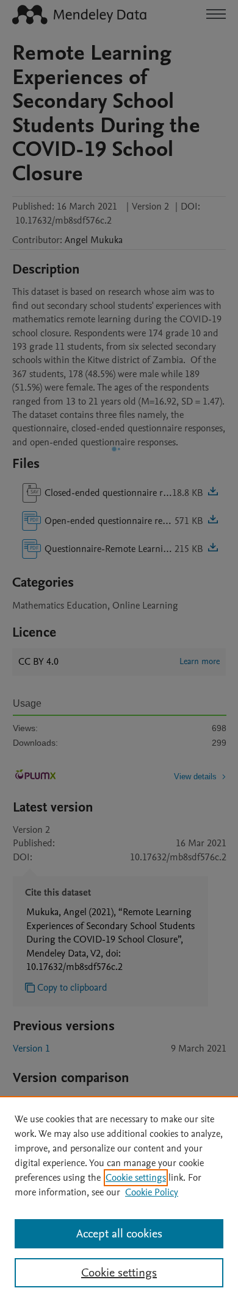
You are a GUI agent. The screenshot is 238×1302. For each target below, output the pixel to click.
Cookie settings (136, 1177)
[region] (119, 1199)
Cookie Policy (151, 1192)
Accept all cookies (119, 1234)
